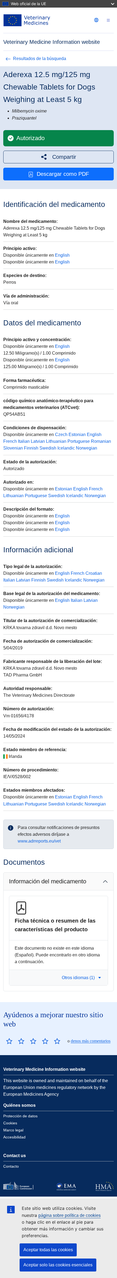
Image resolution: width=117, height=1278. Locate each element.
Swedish (47, 448)
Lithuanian (56, 441)
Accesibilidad (14, 1137)
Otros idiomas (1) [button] (78, 977)
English (62, 255)
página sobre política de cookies (69, 1215)
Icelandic (66, 448)
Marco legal (13, 1130)
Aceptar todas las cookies (48, 1249)
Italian (24, 441)
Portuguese (78, 441)
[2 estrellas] (15, 1041)
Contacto (11, 1166)
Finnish (31, 448)
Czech (61, 434)
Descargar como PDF (63, 174)
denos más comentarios (90, 1041)
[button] (58, 157)
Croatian (93, 573)
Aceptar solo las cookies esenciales (58, 1265)
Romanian (101, 441)
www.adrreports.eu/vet (39, 841)
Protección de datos (20, 1116)
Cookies (10, 1123)
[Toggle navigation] (108, 20)
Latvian (38, 441)
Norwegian (86, 448)
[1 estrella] (9, 1041)
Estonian (77, 434)
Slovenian (13, 448)
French (10, 441)
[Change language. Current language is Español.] (96, 20)
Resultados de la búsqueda (39, 58)
